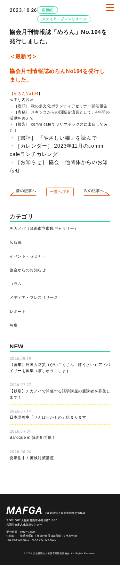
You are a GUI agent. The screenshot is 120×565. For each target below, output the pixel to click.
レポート (18, 311)
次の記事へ (94, 191)
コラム (16, 284)
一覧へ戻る (60, 192)
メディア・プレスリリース (64, 19)
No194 (74, 71)
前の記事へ (26, 191)
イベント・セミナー (28, 256)
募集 (14, 325)
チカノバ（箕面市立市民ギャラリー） (44, 228)
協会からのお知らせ (28, 270)
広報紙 (47, 10)
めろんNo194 (28, 93)
